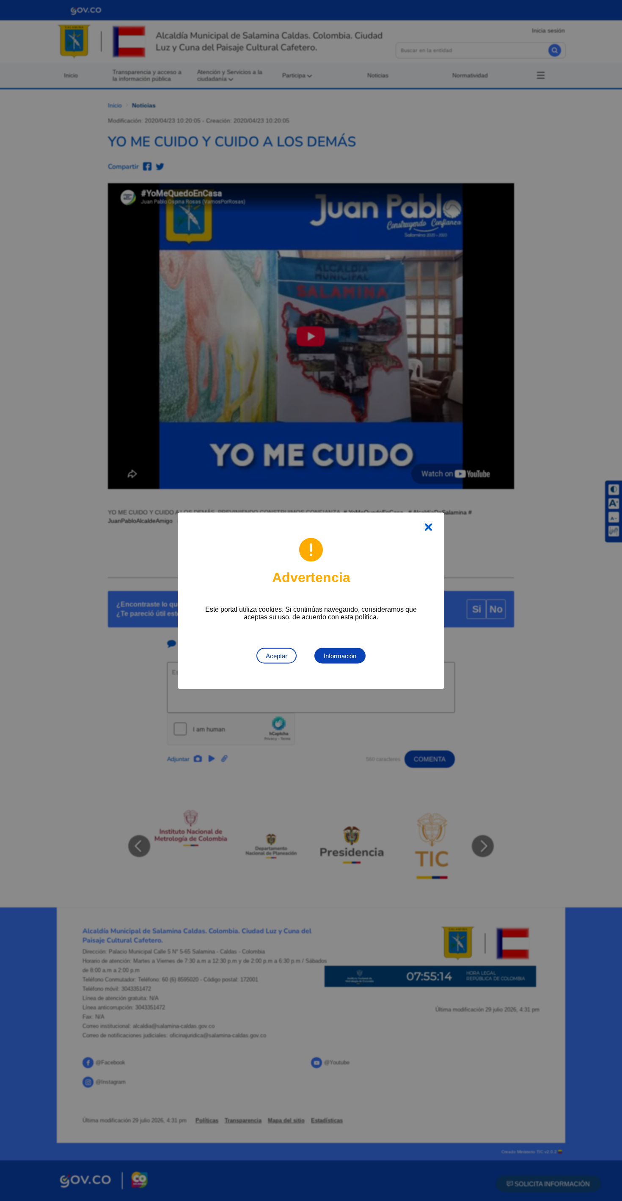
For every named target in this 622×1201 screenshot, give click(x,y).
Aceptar (276, 655)
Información (340, 655)
